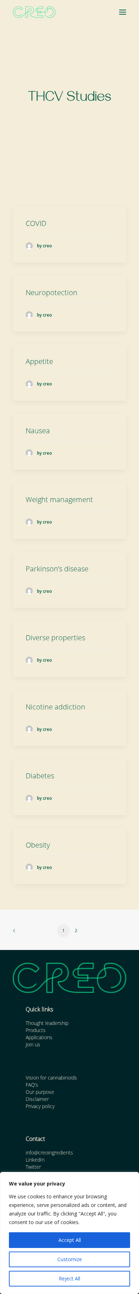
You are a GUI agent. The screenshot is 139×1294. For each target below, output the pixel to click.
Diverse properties (55, 637)
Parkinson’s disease (57, 568)
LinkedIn (35, 1159)
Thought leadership (47, 1023)
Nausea (38, 430)
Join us (33, 1044)
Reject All (69, 1278)
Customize (69, 1259)
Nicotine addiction (55, 707)
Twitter (33, 1166)
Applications (39, 1037)
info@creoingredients (49, 1152)
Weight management (59, 499)
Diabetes (40, 775)
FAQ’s (32, 1084)
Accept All (69, 1240)
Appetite (39, 361)
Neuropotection (51, 292)
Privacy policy (40, 1106)
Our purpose (40, 1091)
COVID (36, 223)
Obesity (38, 845)
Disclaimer (37, 1099)
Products (36, 1030)
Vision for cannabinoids (51, 1077)
